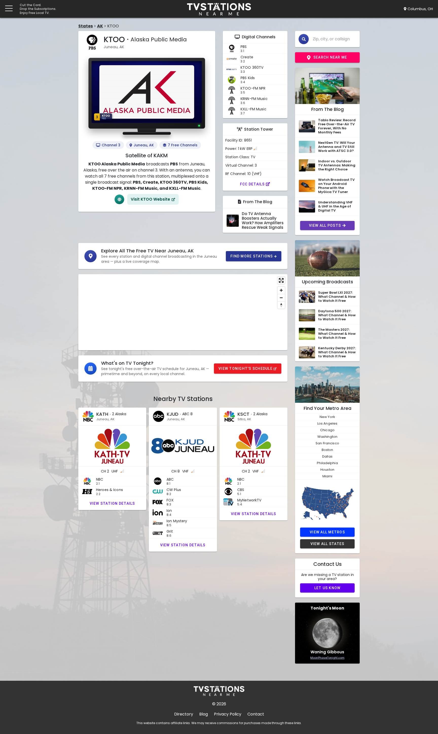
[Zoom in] (281, 290)
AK (100, 26)
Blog (203, 714)
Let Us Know (327, 588)
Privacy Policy (227, 714)
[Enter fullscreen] (281, 280)
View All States (327, 544)
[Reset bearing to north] (281, 305)
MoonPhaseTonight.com (327, 658)
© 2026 (219, 704)
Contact (255, 714)
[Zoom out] (281, 297)
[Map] (182, 312)
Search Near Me (330, 57)
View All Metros (327, 532)
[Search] (304, 39)
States (85, 26)
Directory (183, 714)
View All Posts (325, 225)
